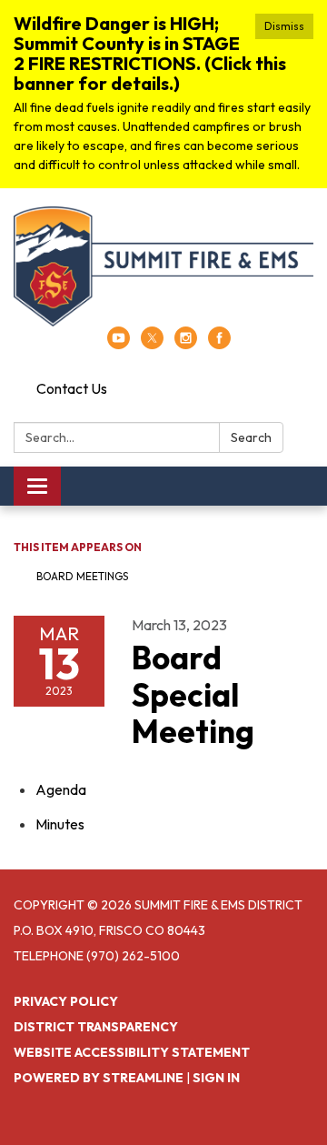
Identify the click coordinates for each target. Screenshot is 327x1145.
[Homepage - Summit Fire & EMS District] (163, 266)
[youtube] (118, 344)
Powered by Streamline (98, 1078)
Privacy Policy (66, 1001)
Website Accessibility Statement (132, 1052)
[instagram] (185, 344)
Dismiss (284, 26)
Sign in (216, 1078)
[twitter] (152, 344)
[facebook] (219, 344)
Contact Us (71, 388)
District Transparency (96, 1027)
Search (251, 437)
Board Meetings (82, 576)
